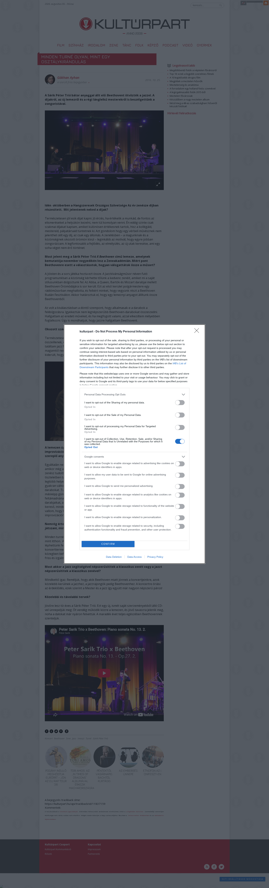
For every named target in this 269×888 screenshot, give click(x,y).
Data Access (134, 556)
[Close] (197, 331)
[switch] (180, 402)
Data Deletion (114, 556)
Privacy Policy (155, 556)
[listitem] (134, 394)
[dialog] (134, 444)
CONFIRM (108, 544)
